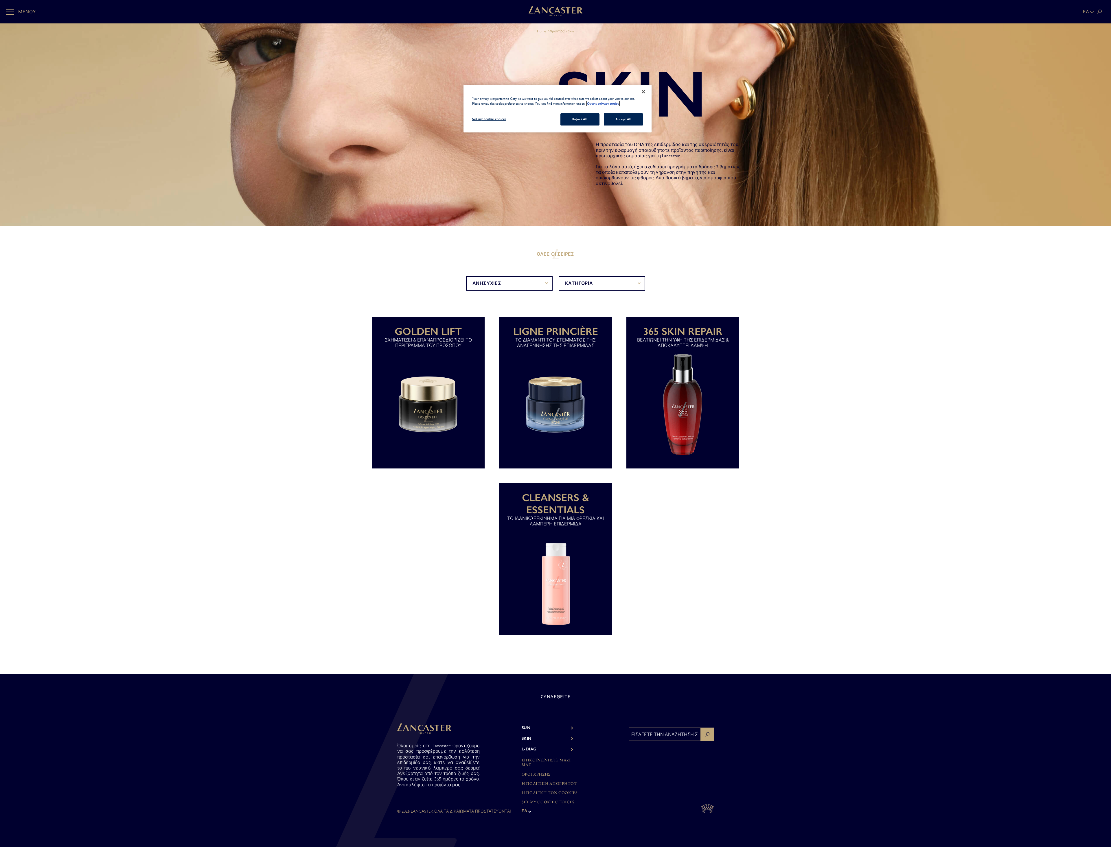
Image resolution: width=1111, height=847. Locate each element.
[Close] (643, 91)
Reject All (580, 119)
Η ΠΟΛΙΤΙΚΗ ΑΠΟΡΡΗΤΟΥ (549, 783)
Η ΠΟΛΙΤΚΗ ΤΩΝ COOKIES (550, 792)
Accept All (623, 119)
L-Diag (529, 749)
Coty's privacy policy (603, 104)
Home (541, 31)
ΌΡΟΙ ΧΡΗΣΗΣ (536, 774)
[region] (557, 108)
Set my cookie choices (548, 802)
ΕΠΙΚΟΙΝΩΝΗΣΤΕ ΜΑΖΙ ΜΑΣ (546, 762)
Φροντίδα (557, 31)
